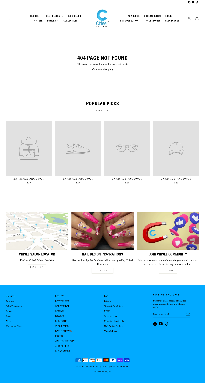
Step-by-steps (110, 316)
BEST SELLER (53, 16)
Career (9, 311)
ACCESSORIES (153, 20)
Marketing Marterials (114, 321)
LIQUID (168, 16)
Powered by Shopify (102, 371)
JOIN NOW (168, 271)
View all (102, 111)
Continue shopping (102, 69)
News (8, 321)
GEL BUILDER (74, 16)
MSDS (107, 311)
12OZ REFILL (133, 16)
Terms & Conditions (113, 306)
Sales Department (14, 306)
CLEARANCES (172, 20)
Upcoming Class (13, 326)
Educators (10, 301)
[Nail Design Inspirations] (102, 231)
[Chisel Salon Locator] (37, 231)
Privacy (107, 301)
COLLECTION (70, 20)
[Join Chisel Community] (168, 231)
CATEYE (38, 20)
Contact (9, 316)
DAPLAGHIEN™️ (152, 16)
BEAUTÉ (34, 16)
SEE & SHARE (102, 271)
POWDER (52, 20)
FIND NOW (37, 267)
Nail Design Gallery (113, 326)
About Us (10, 296)
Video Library (110, 331)
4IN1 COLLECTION (129, 20)
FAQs (106, 296)
